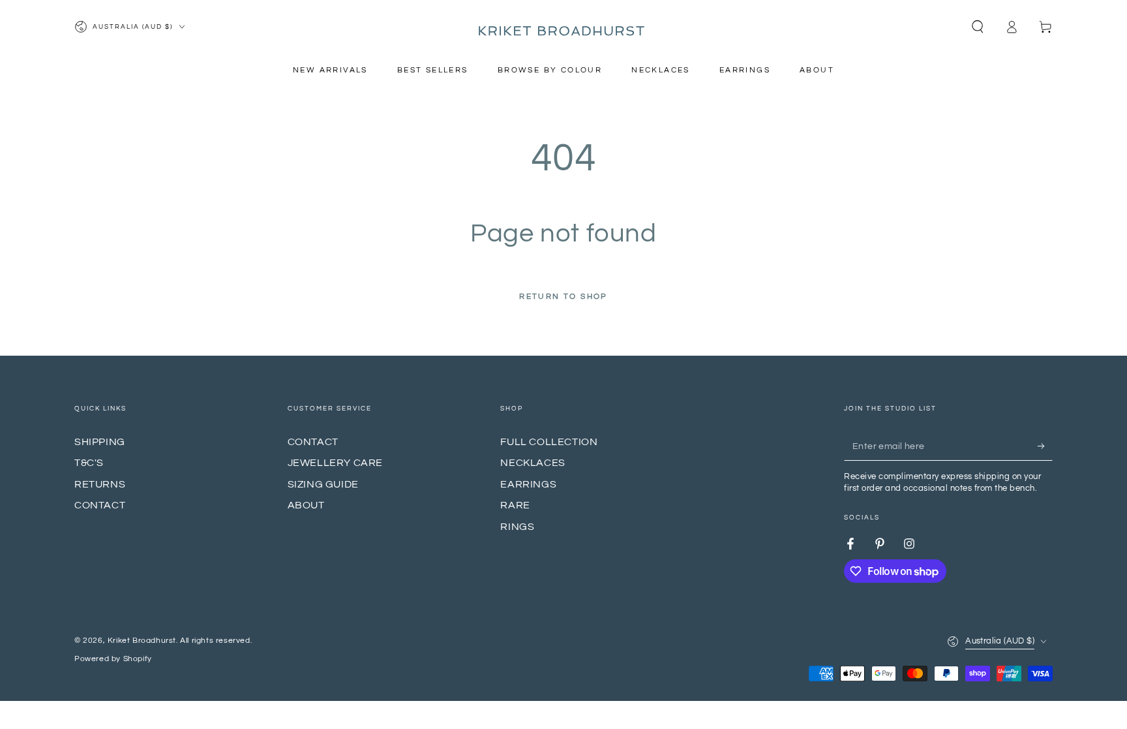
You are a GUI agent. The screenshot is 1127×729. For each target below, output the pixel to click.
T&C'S (89, 463)
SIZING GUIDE (323, 484)
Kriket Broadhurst (142, 640)
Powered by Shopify (113, 659)
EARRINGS (528, 484)
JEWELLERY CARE (335, 463)
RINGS (517, 526)
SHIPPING (99, 442)
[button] (978, 26)
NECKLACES (532, 463)
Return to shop (563, 296)
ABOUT (306, 505)
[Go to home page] (563, 26)
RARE (515, 505)
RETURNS (99, 484)
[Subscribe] (1045, 445)
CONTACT (99, 505)
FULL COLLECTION (548, 442)
